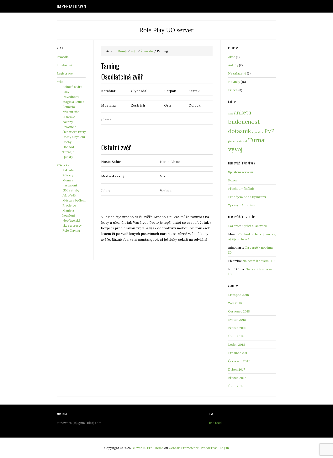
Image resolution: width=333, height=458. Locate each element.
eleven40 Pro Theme (148, 448)
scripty (240, 141)
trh (246, 141)
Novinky (234, 82)
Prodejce (69, 205)
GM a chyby (70, 190)
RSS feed (215, 423)
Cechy (66, 142)
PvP (269, 131)
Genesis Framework (183, 448)
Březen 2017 (237, 378)
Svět (60, 82)
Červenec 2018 (239, 311)
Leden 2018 (236, 344)
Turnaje (68, 152)
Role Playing (71, 230)
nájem (260, 132)
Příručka (63, 165)
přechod (232, 141)
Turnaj (257, 140)
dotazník (239, 131)
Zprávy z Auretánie (242, 205)
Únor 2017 (235, 386)
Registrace (65, 73)
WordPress (209, 448)
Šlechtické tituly (74, 132)
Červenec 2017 (239, 361)
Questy (67, 157)
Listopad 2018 (238, 295)
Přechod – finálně (241, 188)
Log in (224, 448)
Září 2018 (235, 303)
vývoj (235, 149)
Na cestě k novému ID (258, 261)
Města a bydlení (74, 200)
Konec (233, 180)
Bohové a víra (72, 87)
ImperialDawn (71, 6)
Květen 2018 (237, 320)
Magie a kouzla (73, 102)
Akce (231, 57)
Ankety (233, 65)
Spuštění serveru (240, 172)
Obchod (68, 147)
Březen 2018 (237, 328)
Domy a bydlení (73, 137)
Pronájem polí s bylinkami (247, 197)
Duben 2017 (236, 369)
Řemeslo (68, 107)
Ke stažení (64, 65)
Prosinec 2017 (238, 353)
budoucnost (244, 121)
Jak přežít (69, 195)
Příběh (233, 90)
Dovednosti (70, 97)
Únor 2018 (236, 336)
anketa (242, 112)
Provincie (69, 127)
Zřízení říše (70, 112)
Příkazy (67, 175)
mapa (254, 132)
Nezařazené (237, 73)
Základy (68, 170)
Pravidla (63, 57)
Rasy (65, 92)
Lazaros (234, 226)
